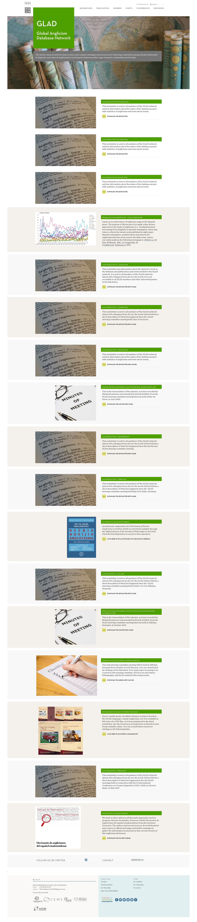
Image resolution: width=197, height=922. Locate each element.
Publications (102, 8)
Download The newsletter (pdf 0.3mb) (121, 593)
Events (129, 8)
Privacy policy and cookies (40, 892)
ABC (119, 242)
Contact (104, 882)
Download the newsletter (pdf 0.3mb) (121, 287)
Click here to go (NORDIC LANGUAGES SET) (122, 734)
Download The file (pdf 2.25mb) (119, 838)
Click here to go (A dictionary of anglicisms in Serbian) (128, 539)
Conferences (143, 8)
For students (137, 882)
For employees (138, 885)
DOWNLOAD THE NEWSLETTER (117, 116)
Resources (159, 8)
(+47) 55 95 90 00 (45, 887)
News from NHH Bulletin (109, 891)
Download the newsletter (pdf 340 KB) (122, 364)
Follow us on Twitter (51, 860)
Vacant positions (106, 885)
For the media (106, 888)
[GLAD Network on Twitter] (86, 860)
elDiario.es (149, 240)
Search (91, 879)
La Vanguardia (128, 242)
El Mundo (111, 242)
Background (86, 8)
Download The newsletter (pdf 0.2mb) (121, 324)
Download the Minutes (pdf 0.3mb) (120, 630)
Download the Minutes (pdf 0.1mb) (120, 404)
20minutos (120, 245)
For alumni (137, 888)
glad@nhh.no (137, 860)
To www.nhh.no (142, 4)
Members (117, 8)
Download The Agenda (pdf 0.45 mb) (120, 680)
